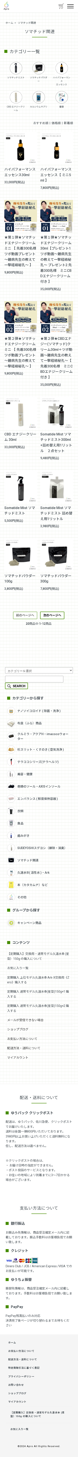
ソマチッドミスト (15, 77)
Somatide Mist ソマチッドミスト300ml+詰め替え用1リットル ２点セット (56, 442)
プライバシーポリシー (21, 1376)
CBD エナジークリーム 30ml (20, 437)
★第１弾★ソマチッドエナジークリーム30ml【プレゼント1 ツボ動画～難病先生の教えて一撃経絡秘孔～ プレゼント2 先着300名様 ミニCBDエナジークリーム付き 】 (56, 259)
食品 (20, 823)
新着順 (68, 123)
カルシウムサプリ (38, 107)
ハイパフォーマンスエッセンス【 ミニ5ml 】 (56, 174)
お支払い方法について (22, 1039)
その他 (21, 897)
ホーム (9, 22)
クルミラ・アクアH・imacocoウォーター (42, 736)
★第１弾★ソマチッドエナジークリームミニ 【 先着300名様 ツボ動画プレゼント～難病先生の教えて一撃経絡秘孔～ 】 (20, 251)
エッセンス (61, 84)
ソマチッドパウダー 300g (56, 579)
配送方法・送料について (24, 1048)
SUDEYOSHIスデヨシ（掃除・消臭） (42, 848)
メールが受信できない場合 (25, 1020)
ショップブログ (17, 1029)
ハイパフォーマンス (61, 79)
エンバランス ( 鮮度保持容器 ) (37, 798)
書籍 (61, 107)
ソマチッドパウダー (38, 79)
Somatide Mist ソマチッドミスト (19, 511)
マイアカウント (17, 1057)
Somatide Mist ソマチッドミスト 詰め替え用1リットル (56, 513)
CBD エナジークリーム (16, 108)
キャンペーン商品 (29, 923)
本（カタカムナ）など (32, 885)
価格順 (56, 123)
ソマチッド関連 (27, 22)
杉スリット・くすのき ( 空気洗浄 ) (40, 749)
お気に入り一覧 (17, 968)
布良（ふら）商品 (29, 723)
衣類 (20, 811)
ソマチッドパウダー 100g (20, 579)
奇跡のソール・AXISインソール (38, 786)
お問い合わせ (16, 1385)
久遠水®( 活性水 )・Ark (33, 872)
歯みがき (23, 835)
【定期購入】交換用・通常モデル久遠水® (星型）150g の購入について (37, 1414)
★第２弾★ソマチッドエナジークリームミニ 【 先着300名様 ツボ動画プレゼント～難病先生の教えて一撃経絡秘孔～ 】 (20, 352)
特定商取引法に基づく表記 (24, 1368)
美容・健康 (24, 774)
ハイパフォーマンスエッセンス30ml (20, 172)
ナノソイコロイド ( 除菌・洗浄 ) (39, 711)
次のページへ (52, 615)
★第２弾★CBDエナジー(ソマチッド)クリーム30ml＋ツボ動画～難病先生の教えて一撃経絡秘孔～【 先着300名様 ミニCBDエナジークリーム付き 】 (56, 358)
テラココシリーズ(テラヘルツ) (38, 762)
